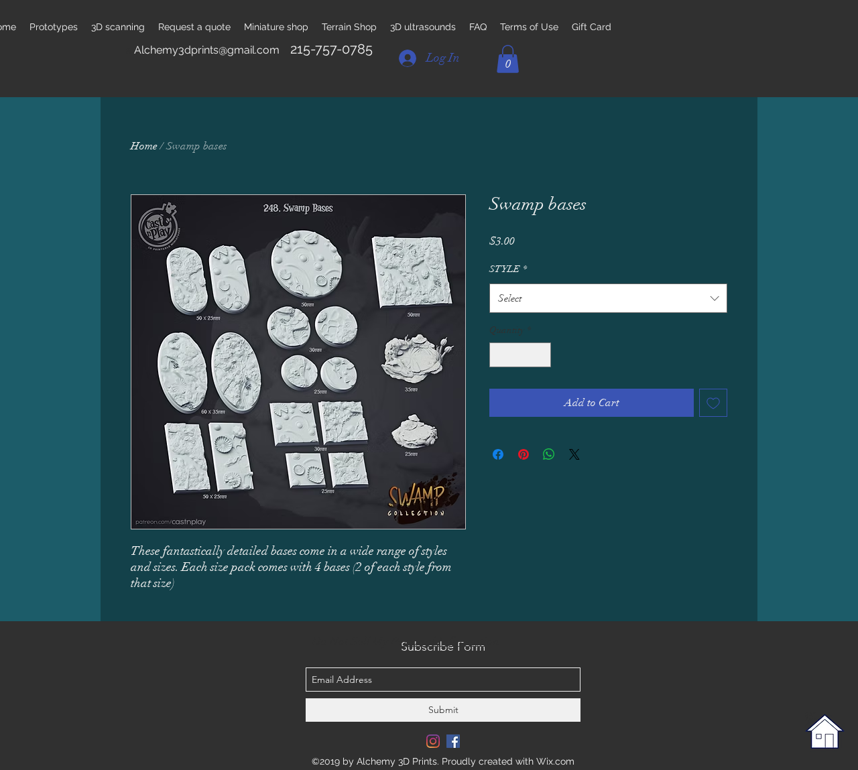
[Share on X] (574, 454)
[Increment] (540, 355)
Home (144, 146)
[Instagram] (433, 741)
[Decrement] (499, 355)
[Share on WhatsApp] (549, 454)
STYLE (508, 269)
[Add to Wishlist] (713, 403)
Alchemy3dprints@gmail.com (207, 50)
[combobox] (608, 298)
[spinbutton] (520, 355)
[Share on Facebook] (498, 454)
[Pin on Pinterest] (523, 454)
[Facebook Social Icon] (453, 741)
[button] (507, 59)
